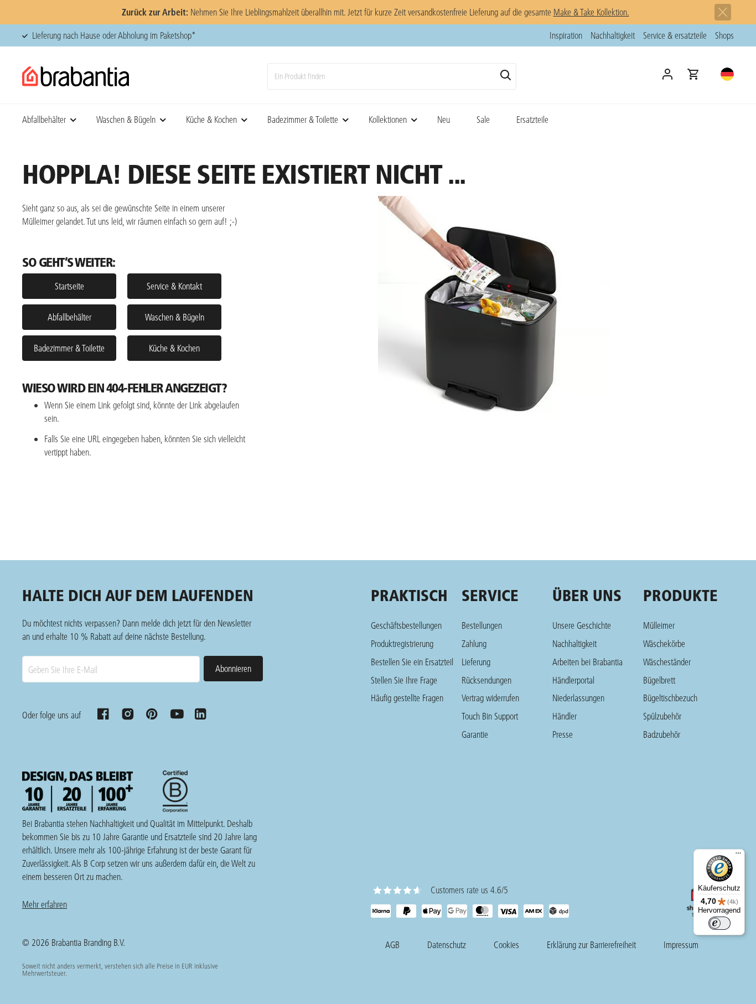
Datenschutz (446, 944)
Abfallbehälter (44, 119)
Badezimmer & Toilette (302, 119)
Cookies (506, 944)
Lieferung (476, 661)
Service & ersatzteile (675, 35)
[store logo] (75, 76)
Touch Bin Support (490, 716)
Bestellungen (482, 625)
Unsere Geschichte (581, 625)
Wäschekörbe (664, 643)
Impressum (681, 944)
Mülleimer (659, 625)
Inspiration (566, 35)
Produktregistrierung (402, 643)
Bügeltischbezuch (670, 697)
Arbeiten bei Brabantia (587, 661)
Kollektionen (388, 119)
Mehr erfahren (44, 904)
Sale (483, 119)
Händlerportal (573, 680)
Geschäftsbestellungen (406, 625)
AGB (392, 944)
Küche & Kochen (211, 119)
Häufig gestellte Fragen (407, 697)
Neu (443, 119)
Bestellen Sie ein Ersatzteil (412, 661)
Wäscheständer (667, 661)
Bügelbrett (659, 680)
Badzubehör (661, 734)
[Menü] (738, 855)
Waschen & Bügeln (126, 119)
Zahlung (474, 643)
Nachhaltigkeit (613, 35)
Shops (724, 35)
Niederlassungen (578, 697)
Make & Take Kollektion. (591, 12)
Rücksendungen (486, 680)
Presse (562, 734)
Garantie (475, 734)
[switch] (719, 923)
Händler (564, 716)
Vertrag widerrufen (490, 697)
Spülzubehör (662, 716)
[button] (727, 74)
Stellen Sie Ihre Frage (404, 680)
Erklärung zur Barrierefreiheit (591, 944)
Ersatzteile (532, 119)
